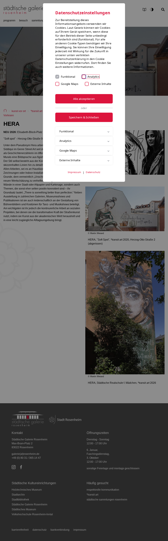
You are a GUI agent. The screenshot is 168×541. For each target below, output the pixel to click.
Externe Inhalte (100, 84)
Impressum (74, 185)
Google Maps (69, 84)
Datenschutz (93, 185)
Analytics (93, 76)
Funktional (68, 76)
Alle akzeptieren (84, 99)
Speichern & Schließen (84, 117)
